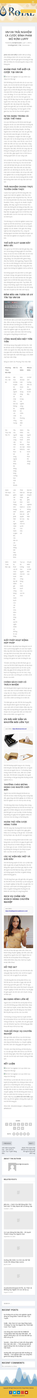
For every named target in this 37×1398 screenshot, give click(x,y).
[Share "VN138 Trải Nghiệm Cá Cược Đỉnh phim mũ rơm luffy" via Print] (22, 1128)
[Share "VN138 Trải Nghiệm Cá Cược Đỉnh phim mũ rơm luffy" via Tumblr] (19, 1124)
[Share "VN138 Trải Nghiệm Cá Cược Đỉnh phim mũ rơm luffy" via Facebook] (7, 1124)
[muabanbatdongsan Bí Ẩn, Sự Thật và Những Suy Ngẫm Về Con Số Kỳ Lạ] (18, 1276)
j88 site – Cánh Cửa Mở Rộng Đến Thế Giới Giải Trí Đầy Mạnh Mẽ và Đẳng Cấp (18, 1205)
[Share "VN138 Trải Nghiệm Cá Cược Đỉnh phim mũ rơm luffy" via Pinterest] (22, 1124)
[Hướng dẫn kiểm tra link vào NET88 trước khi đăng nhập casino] (18, 1248)
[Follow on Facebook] (10, 1392)
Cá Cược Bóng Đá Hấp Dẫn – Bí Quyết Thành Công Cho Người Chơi (17, 1233)
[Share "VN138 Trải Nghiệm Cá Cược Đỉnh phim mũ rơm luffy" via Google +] (15, 1124)
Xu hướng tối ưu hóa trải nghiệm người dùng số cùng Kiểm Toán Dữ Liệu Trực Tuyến (17, 1316)
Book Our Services (28, 11)
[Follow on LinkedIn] (18, 1392)
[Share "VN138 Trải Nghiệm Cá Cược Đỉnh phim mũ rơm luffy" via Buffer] (30, 1124)
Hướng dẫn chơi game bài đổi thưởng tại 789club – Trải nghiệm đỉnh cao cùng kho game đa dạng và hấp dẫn (18, 1354)
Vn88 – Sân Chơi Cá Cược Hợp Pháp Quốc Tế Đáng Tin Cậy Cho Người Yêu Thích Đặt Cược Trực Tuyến (18, 1325)
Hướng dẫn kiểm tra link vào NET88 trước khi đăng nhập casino (17, 1261)
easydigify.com (21, 1395)
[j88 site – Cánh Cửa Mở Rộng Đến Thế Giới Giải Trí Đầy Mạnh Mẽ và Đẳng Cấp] (18, 1192)
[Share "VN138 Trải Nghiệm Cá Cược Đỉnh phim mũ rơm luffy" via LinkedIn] (26, 1124)
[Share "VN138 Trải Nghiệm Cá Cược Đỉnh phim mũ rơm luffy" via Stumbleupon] (15, 1128)
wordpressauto (17, 43)
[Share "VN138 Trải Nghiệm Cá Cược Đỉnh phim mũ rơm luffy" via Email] (19, 1128)
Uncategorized (12, 45)
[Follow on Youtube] (26, 1392)
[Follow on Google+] (22, 1392)
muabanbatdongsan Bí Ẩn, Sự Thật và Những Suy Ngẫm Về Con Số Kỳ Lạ (18, 1289)
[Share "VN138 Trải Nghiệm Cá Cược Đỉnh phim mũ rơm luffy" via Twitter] (11, 1124)
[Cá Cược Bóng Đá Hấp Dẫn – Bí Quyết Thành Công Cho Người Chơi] (18, 1220)
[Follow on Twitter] (14, 1392)
